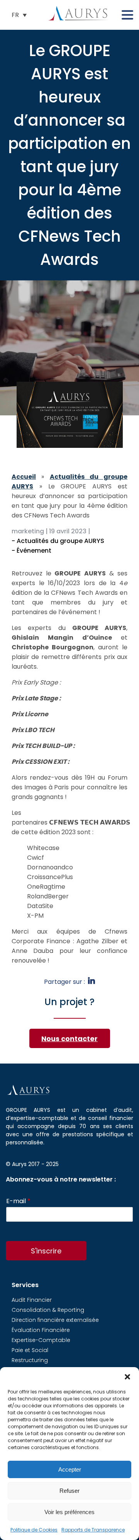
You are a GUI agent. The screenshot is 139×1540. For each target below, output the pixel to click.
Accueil (24, 476)
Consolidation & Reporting (48, 1310)
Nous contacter (69, 1038)
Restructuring (30, 1360)
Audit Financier (32, 1300)
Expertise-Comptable (41, 1340)
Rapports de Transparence (93, 1529)
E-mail (18, 1201)
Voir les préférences (69, 1512)
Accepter (69, 1469)
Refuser (69, 1490)
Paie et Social (30, 1350)
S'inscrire (46, 1251)
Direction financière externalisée (55, 1320)
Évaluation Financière (41, 1330)
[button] (127, 1377)
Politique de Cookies (34, 1529)
